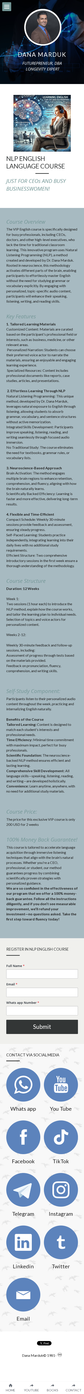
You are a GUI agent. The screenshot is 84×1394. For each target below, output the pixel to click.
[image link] (23, 1085)
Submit (42, 1026)
